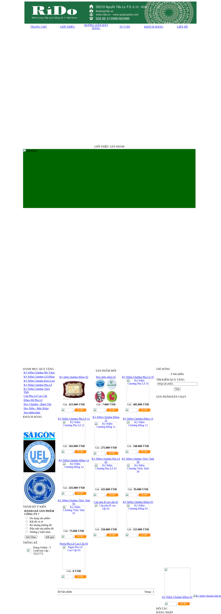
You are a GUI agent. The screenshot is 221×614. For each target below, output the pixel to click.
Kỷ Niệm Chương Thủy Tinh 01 (74, 502)
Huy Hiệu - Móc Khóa (36, 408)
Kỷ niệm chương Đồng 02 (73, 377)
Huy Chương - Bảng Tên (37, 404)
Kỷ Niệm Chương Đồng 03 (138, 502)
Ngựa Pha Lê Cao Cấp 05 (74, 543)
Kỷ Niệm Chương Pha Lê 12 (74, 418)
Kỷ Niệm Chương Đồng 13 (138, 418)
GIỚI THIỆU (67, 26)
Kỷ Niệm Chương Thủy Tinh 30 (138, 460)
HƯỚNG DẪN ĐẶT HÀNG (96, 27)
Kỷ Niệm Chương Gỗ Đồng (39, 376)
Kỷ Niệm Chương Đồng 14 (74, 460)
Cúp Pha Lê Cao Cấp (35, 396)
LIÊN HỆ (182, 26)
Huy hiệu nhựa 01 (106, 377)
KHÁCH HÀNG (153, 26)
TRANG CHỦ (38, 26)
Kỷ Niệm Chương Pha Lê (38, 385)
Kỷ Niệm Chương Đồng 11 (106, 419)
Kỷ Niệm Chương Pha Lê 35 (138, 377)
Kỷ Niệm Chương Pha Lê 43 (106, 460)
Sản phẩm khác (32, 412)
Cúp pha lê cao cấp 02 (106, 502)
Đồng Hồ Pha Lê (33, 400)
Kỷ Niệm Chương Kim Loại (39, 380)
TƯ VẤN (124, 26)
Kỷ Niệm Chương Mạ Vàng (39, 372)
